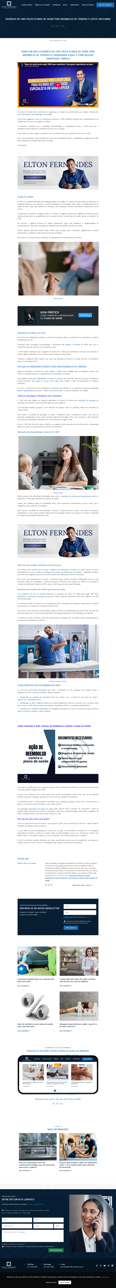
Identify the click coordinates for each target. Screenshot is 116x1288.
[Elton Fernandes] (9, 4)
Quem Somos (27, 5)
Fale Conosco (106, 5)
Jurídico (63, 26)
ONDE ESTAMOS (88, 5)
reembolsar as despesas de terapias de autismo (35, 596)
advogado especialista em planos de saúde (37, 809)
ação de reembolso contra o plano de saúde (37, 787)
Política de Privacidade (31, 1244)
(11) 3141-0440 (32, 1267)
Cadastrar (72, 928)
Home (52, 26)
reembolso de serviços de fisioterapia (58, 572)
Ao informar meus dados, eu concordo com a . (78, 917)
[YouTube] (104, 1265)
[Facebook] (97, 1265)
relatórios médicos (67, 802)
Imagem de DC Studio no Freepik (58, 681)
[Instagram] (108, 1265)
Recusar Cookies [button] (51, 1282)
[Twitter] (100, 1265)
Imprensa (56, 5)
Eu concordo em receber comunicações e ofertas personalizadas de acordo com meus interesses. (77, 922)
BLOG (65, 5)
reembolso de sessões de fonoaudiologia (76, 496)
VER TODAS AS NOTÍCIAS (90, 1179)
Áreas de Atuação (42, 5)
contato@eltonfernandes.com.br (71, 1267)
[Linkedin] (112, 1265)
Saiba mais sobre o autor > (82, 885)
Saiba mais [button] (105, 1277)
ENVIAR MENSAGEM (56, 1250)
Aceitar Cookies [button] (65, 1282)
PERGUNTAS (74, 5)
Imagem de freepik (58, 298)
